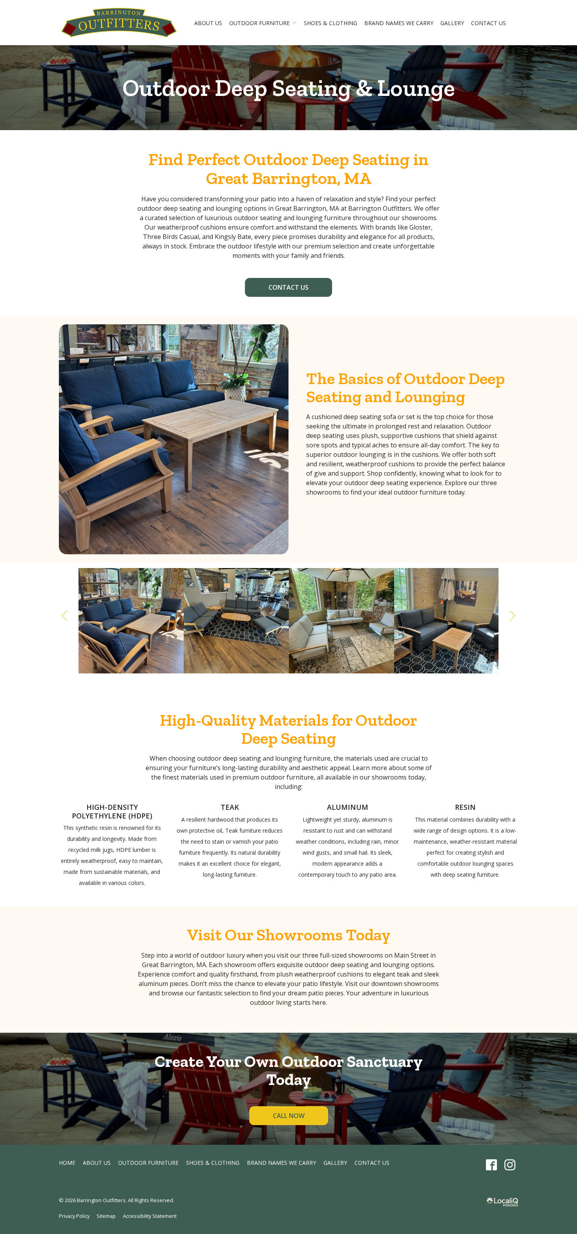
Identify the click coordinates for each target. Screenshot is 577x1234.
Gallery (452, 23)
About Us (208, 23)
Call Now (289, 1115)
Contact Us (488, 23)
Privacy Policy (74, 1215)
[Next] (512, 615)
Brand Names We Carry (398, 23)
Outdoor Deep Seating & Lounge (288, 88)
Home (67, 1162)
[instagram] (509, 1165)
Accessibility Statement (150, 1215)
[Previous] (65, 615)
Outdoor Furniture (259, 23)
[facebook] (491, 1165)
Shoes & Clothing (330, 23)
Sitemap (106, 1215)
